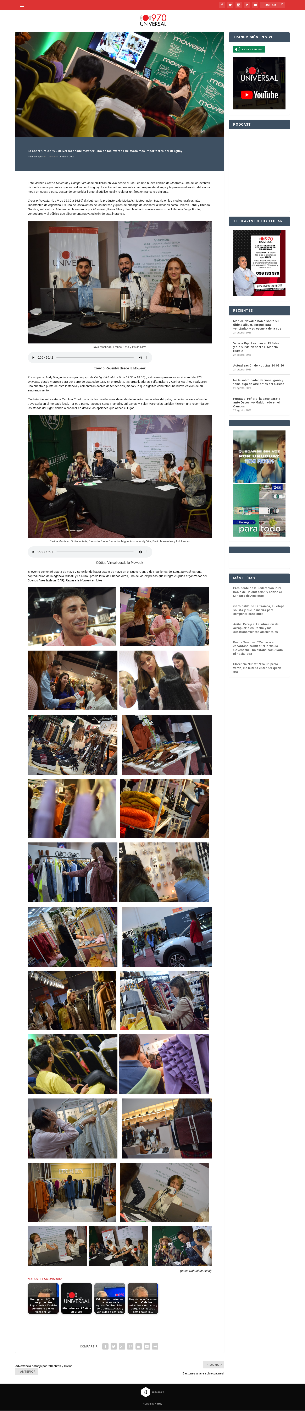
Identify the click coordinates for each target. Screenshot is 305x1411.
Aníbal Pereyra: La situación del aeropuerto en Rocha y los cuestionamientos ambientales (256, 628)
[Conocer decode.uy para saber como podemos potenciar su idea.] (152, 1391)
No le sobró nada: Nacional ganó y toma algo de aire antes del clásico (258, 382)
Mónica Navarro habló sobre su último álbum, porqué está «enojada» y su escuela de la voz (257, 324)
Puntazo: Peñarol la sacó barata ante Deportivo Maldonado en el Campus (256, 402)
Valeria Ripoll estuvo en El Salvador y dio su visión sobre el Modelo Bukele (259, 347)
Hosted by (152, 1403)
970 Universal (50, 156)
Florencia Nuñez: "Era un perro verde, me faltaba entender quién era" (257, 667)
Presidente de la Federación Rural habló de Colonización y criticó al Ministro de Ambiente (258, 591)
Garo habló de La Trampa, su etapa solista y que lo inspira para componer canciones (258, 609)
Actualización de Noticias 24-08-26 (258, 365)
